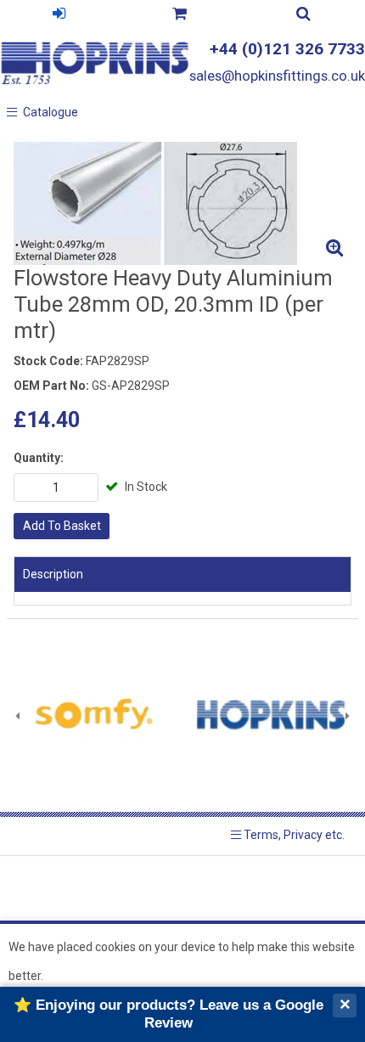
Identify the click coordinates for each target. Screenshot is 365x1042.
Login (58, 15)
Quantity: (39, 458)
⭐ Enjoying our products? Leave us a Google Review (168, 1013)
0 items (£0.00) (179, 15)
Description (53, 574)
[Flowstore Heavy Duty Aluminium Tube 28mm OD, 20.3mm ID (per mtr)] (182, 203)
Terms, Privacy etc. (293, 835)
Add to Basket (62, 525)
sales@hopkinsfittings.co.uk (277, 75)
